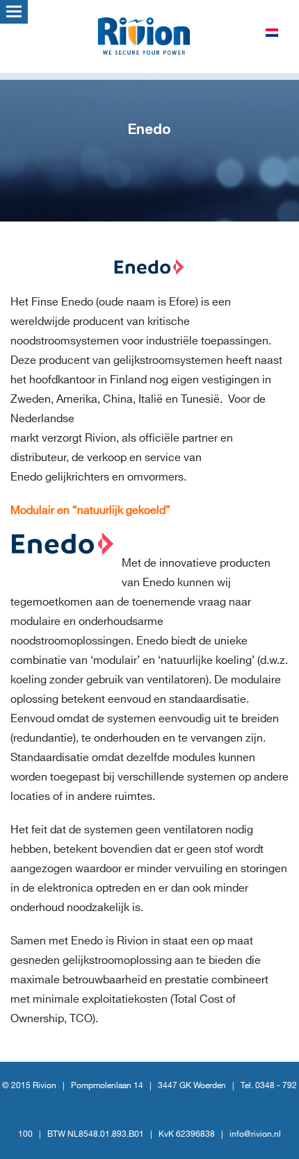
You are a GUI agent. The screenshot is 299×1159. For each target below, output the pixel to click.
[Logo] (149, 34)
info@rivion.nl (255, 1134)
